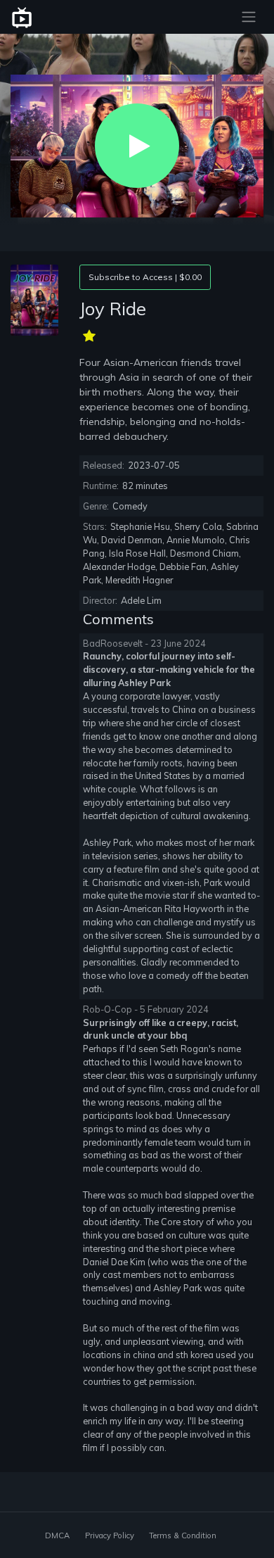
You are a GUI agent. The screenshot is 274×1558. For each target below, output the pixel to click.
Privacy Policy (109, 1535)
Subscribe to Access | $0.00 (145, 277)
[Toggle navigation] (249, 17)
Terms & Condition (182, 1535)
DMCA (57, 1535)
